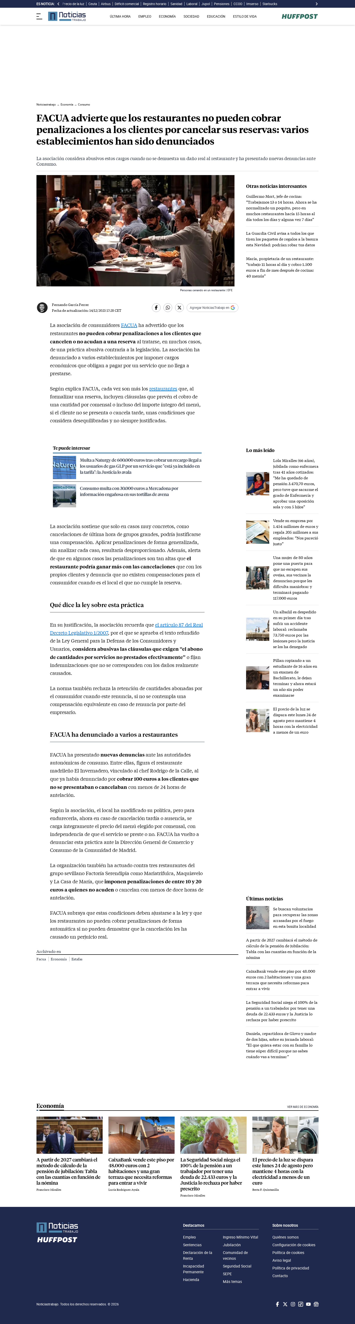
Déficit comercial (127, 4)
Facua (41, 959)
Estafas (76, 959)
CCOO (238, 4)
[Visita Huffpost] (300, 16)
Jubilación (232, 1244)
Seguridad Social (237, 1266)
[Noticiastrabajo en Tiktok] (300, 1304)
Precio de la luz (73, 4)
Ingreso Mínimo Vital (240, 1237)
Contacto (280, 1275)
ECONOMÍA (167, 16)
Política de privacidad (290, 1268)
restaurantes (163, 388)
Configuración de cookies (293, 1244)
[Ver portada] (67, 16)
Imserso (252, 4)
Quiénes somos (285, 1237)
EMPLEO (144, 16)
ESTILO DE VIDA (245, 16)
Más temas (232, 1281)
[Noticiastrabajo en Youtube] (308, 1304)
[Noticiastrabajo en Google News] (316, 1304)
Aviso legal (281, 1260)
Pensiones (221, 4)
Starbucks (270, 4)
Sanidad (176, 4)
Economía (59, 959)
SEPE (227, 1273)
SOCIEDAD (191, 16)
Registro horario (154, 4)
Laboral (191, 4)
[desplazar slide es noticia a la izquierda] (58, 4)
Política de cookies (288, 1252)
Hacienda (191, 1279)
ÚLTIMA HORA (120, 16)
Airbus (106, 4)
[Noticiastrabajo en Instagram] (292, 1304)
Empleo (189, 1237)
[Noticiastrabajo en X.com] (285, 1304)
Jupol (205, 4)
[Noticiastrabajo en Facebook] (277, 1304)
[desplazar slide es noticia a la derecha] (317, 4)
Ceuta (92, 4)
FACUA (129, 325)
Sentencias (192, 1244)
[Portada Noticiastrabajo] (57, 1227)
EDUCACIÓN (216, 16)
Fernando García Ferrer (70, 304)
